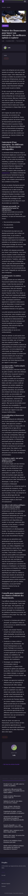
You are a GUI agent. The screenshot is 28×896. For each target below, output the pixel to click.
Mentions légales (6, 883)
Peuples (4, 862)
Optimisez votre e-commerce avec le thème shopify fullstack (13, 831)
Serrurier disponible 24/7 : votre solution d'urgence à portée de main (13, 825)
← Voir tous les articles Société (10, 764)
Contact (4, 886)
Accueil (3, 7)
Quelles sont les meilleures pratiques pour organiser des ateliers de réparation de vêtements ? (14, 847)
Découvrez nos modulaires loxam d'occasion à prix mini (13, 841)
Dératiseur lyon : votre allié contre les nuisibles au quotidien (14, 784)
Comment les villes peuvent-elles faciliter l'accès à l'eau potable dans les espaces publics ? (14, 790)
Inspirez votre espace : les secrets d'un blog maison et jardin (14, 836)
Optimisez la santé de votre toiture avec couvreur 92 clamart (13, 801)
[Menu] (24, 1)
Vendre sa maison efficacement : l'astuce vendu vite (12, 796)
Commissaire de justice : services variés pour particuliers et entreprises (14, 812)
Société (8, 7)
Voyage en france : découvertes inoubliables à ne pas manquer (12, 807)
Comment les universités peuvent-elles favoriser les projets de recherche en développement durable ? (14, 819)
